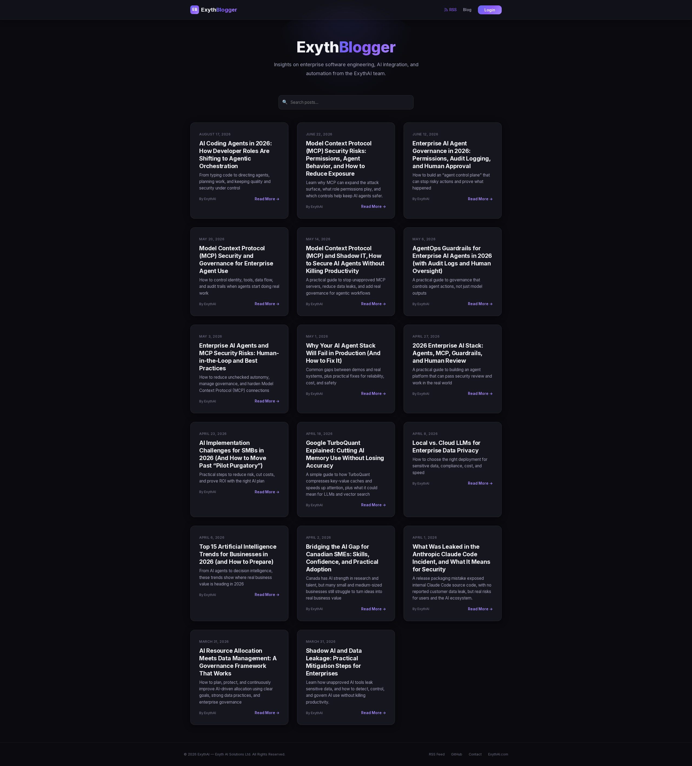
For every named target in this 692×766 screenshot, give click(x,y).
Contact (475, 754)
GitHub (456, 754)
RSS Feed (437, 754)
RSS (453, 9)
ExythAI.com (498, 754)
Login (489, 10)
